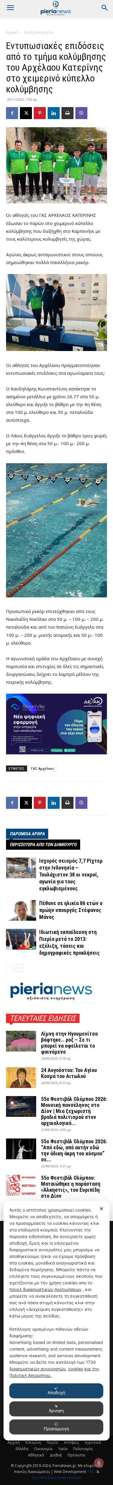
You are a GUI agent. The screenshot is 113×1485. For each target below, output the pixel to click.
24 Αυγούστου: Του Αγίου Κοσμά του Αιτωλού (69, 1073)
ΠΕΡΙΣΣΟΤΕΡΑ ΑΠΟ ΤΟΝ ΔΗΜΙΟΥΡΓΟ (43, 844)
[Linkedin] (54, 113)
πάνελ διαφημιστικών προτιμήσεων (45, 1289)
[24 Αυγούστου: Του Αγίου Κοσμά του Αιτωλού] (21, 1077)
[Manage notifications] (99, 1463)
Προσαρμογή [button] (56, 1428)
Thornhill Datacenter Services (56, 1477)
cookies (75, 1368)
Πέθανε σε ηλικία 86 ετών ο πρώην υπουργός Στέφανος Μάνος (70, 910)
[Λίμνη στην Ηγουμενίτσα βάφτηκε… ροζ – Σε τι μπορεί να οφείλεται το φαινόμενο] (21, 1041)
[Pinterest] (40, 113)
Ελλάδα (22, 1448)
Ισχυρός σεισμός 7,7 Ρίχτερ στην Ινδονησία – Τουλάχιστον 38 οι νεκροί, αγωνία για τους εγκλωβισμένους (70, 875)
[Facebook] (12, 113)
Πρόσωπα (76, 1455)
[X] (26, 113)
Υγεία (62, 1448)
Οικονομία (43, 1448)
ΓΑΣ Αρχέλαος (42, 768)
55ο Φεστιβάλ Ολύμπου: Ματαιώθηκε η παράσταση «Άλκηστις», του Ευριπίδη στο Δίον (70, 1187)
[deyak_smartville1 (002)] (56, 724)
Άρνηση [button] (56, 1410)
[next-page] (19, 968)
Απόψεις (71, 1442)
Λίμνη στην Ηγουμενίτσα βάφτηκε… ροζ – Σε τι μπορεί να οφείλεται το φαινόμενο (69, 1043)
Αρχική (12, 32)
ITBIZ (91, 1471)
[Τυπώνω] (67, 113)
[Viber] (81, 113)
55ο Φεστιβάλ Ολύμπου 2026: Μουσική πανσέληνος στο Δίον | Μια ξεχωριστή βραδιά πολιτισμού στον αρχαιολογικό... (74, 1111)
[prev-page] (10, 968)
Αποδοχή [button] (56, 1392)
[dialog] (56, 1320)
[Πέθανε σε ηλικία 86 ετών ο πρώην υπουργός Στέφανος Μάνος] (21, 910)
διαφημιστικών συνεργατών (37, 1368)
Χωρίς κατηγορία (38, 32)
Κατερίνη (33, 1442)
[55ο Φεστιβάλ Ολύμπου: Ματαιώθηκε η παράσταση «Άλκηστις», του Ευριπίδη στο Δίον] (21, 1185)
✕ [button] (101, 1209)
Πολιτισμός (83, 1448)
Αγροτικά (93, 1442)
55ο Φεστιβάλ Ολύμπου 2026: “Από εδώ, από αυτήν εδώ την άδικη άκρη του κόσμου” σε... (74, 1150)
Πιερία (52, 1442)
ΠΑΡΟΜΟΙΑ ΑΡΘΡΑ (27, 833)
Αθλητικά (36, 1455)
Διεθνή (56, 1455)
